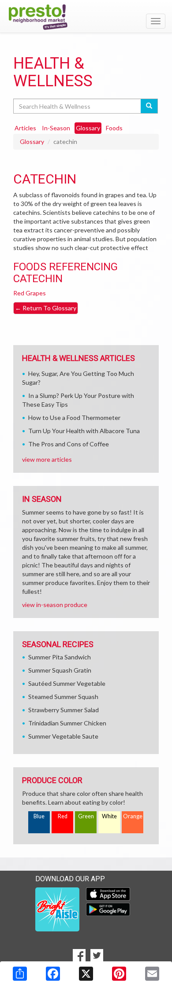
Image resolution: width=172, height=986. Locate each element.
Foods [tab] (114, 128)
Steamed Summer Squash (63, 696)
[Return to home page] (86, 17)
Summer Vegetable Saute (63, 736)
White (109, 816)
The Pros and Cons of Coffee (68, 444)
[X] (86, 973)
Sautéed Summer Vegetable (66, 683)
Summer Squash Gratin (59, 670)
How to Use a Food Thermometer (74, 417)
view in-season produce (54, 604)
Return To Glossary (45, 308)
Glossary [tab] (88, 128)
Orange (132, 816)
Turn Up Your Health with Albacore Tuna (84, 430)
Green (86, 816)
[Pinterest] (119, 973)
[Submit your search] (149, 106)
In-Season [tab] (56, 128)
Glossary (32, 141)
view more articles (47, 459)
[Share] (20, 973)
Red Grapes (29, 293)
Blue (39, 816)
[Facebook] (53, 973)
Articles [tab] (25, 128)
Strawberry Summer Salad (63, 710)
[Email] (152, 973)
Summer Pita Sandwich (59, 657)
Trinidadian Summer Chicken (67, 723)
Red (62, 816)
